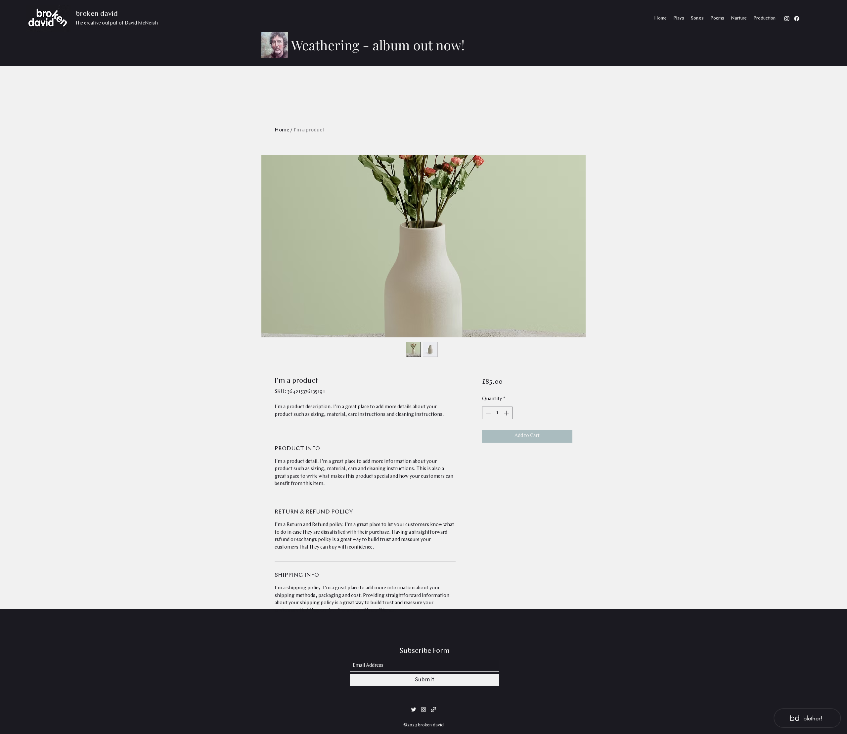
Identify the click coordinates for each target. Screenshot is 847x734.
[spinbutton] (497, 413)
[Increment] (507, 413)
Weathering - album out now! (378, 45)
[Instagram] (786, 18)
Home (282, 130)
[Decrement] (487, 413)
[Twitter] (413, 709)
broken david (97, 14)
